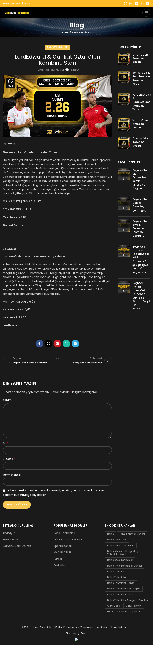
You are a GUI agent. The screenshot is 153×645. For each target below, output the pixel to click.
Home (65, 32)
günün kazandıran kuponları (123, 611)
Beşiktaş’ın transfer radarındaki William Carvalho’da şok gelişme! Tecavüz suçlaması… (140, 259)
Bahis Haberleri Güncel (132, 533)
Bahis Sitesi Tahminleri (120, 560)
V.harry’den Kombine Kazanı (140, 58)
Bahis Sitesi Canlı (117, 539)
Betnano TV (10, 539)
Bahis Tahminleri (81, 32)
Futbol (58, 559)
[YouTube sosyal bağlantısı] (137, 3)
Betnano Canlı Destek (17, 546)
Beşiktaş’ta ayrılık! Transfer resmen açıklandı (139, 228)
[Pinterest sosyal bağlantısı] (57, 343)
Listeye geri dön (57, 360)
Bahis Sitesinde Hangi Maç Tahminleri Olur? (122, 553)
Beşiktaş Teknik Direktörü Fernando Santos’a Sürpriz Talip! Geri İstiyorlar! (141, 295)
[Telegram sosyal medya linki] (147, 3)
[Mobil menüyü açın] (146, 12)
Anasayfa (9, 533)
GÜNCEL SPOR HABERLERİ (69, 539)
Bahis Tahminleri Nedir (120, 594)
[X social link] (125, 3)
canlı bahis (114, 605)
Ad (5, 443)
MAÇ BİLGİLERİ (62, 552)
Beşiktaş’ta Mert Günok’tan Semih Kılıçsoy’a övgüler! (139, 179)
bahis (110, 533)
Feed (84, 633)
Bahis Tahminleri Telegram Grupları (127, 600)
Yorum (8, 400)
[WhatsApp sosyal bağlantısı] (142, 3)
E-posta (9, 459)
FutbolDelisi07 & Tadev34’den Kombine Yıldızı (141, 102)
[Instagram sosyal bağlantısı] (131, 3)
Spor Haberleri (63, 546)
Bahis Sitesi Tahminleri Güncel (124, 565)
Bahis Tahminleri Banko (120, 582)
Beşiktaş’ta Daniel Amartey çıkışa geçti (140, 204)
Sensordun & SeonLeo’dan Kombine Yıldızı (141, 78)
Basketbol (60, 565)
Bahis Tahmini (115, 571)
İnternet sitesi (12, 475)
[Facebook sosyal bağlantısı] (39, 343)
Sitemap (71, 633)
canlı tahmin (133, 605)
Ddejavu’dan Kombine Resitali (140, 141)
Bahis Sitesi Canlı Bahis (120, 545)
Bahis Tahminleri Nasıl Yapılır (123, 588)
